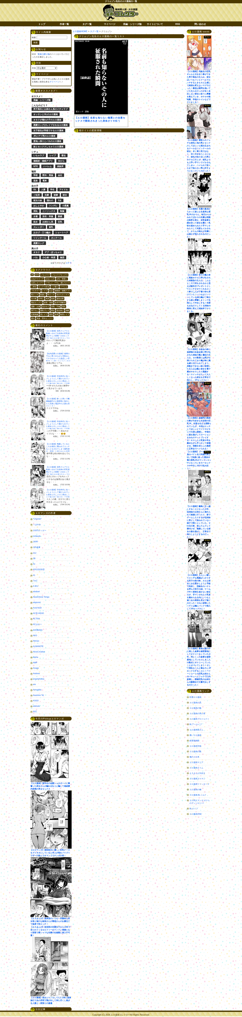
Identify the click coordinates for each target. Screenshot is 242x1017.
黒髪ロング (38, 243)
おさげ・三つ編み (42, 232)
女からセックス (62, 295)
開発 (51, 314)
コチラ (68, 263)
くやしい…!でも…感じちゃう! (58, 283)
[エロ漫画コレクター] (120, 6)
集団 (62, 257)
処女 (35, 222)
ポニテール (56, 238)
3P (32, 275)
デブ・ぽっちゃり (53, 252)
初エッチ (34, 295)
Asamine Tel (38, 695)
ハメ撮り (54, 287)
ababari (36, 592)
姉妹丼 (60, 166)
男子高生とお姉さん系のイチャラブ (50, 109)
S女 (60, 200)
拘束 (47, 299)
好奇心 (41, 299)
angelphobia (38, 679)
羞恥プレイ (44, 310)
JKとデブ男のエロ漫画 (44, 136)
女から (61, 161)
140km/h (37, 536)
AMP (35, 663)
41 (34, 575)
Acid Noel (37, 608)
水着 (35, 216)
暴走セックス (36, 303)
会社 (60, 175)
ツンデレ (53, 205)
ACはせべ (37, 624)
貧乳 (51, 227)
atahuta (36, 706)
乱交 (51, 291)
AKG (35, 635)
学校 (35, 175)
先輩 (47, 195)
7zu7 (35, 581)
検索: (34, 37)
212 (34, 553)
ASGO (36, 701)
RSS (177, 24)
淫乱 (35, 211)
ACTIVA (36, 619)
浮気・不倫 (55, 306)
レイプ (53, 155)
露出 (33, 318)
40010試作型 (39, 569)
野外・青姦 (47, 175)
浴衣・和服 (47, 216)
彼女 (65, 195)
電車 (44, 180)
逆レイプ (43, 314)
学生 (52, 189)
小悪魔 (65, 205)
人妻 (43, 189)
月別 (34, 68)
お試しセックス (37, 283)
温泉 (35, 180)
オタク (36, 252)
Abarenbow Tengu (41, 597)
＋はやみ (37, 525)
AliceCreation (39, 652)
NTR (35, 166)
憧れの (50, 200)
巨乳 (60, 222)
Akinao (36, 641)
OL (34, 189)
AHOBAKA (37, 630)
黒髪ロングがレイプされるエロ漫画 (50, 125)
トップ (41, 24)
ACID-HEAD (38, 613)
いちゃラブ (38, 155)
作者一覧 (64, 24)
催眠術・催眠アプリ (43, 161)
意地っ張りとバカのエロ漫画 (47, 141)
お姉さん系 (47, 222)
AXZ (35, 712)
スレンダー (38, 227)
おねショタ (50, 279)
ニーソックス (48, 211)
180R (35, 542)
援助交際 (60, 299)
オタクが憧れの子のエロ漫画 (47, 120)
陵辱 (56, 314)
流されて (45, 306)
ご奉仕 (34, 287)
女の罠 (34, 299)
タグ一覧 (87, 24)
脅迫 (63, 155)
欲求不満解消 (60, 303)
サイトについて (155, 24)
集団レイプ (64, 314)
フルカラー (35, 291)
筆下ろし (34, 310)
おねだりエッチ (37, 279)
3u (34, 564)
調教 (67, 310)
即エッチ (51, 295)
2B (34, 558)
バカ (35, 257)
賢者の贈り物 (44, 54)
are (34, 684)
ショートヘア (61, 232)
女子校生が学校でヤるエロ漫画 (48, 130)
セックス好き (43, 287)
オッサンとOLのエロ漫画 (45, 114)
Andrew (36, 673)
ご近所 (36, 195)
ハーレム (47, 166)
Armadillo (37, 690)
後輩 (56, 195)
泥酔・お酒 (35, 306)
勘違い (43, 295)
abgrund (36, 602)
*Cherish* (37, 519)
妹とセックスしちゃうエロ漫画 (48, 146)
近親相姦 (34, 314)
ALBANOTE (38, 646)
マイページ (109, 24)
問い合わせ (200, 24)
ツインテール (39, 238)
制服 (62, 211)
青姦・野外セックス (45, 318)
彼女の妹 (37, 200)
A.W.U (35, 586)
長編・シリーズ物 (132, 24)
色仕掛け (60, 310)
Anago (36, 668)
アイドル (63, 189)
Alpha (35, 657)
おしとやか (38, 205)
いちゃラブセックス (60, 275)
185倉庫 (36, 547)
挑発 (53, 299)
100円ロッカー (39, 530)
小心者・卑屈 (48, 257)
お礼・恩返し (61, 279)
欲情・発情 (48, 303)
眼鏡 (60, 216)
